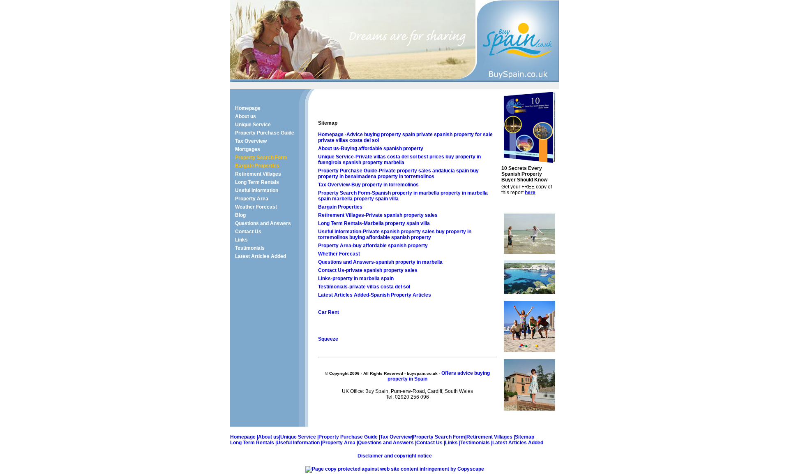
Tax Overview (251, 141)
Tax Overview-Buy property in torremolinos (368, 185)
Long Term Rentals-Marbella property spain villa (374, 223)
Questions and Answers (263, 223)
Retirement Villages (258, 174)
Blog (240, 215)
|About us (267, 437)
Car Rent (328, 312)
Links (241, 240)
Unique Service (253, 125)
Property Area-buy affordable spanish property (373, 245)
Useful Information (256, 190)
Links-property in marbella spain (356, 278)
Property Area (251, 199)
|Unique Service (298, 437)
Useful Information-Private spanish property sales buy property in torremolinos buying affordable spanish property (394, 234)
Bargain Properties (257, 166)
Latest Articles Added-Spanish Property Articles (374, 295)
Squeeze (328, 339)
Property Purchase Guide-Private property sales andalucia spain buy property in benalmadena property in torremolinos (398, 173)
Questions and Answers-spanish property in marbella (380, 262)
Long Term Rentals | (253, 443)
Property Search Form (261, 157)
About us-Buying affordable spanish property (370, 148)
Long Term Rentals (257, 182)
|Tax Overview (395, 437)
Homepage (248, 108)
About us (245, 116)
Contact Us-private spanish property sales (368, 270)
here (530, 192)
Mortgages (247, 149)
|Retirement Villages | (490, 437)
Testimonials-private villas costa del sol (364, 287)
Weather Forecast (256, 207)
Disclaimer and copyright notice (395, 456)
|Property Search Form (438, 437)
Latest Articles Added (260, 256)
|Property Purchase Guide (348, 437)
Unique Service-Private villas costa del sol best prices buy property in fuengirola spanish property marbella (399, 159)
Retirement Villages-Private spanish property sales (378, 215)
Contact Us (248, 232)
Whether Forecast (339, 254)
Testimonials (250, 248)
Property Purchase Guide (264, 133)
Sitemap (524, 437)
